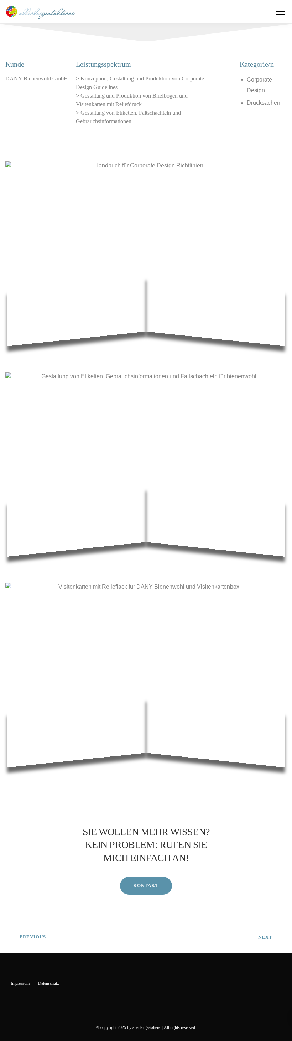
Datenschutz (48, 983)
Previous (33, 936)
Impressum (20, 983)
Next (265, 937)
